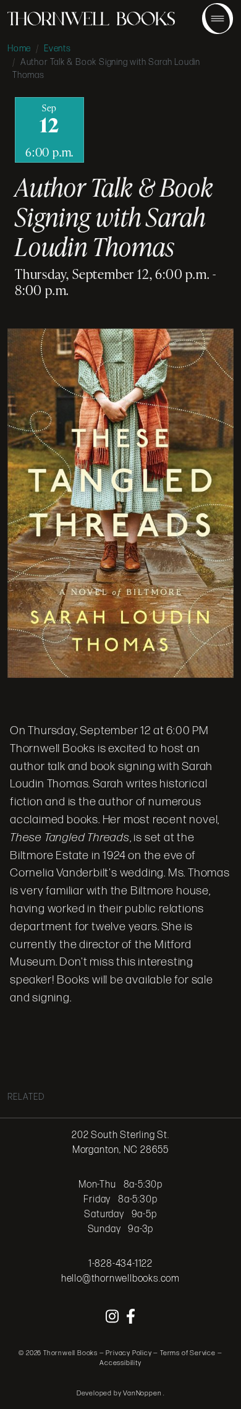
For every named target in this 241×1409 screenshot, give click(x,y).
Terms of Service (188, 1353)
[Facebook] (131, 1317)
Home (19, 48)
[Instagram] (113, 1317)
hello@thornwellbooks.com (120, 1279)
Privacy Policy (128, 1353)
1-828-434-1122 (120, 1264)
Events (57, 48)
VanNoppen (143, 1393)
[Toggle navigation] (217, 18)
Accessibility (120, 1363)
